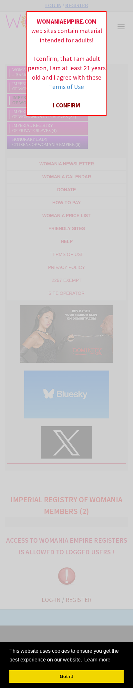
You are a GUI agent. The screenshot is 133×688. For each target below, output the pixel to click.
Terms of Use (66, 87)
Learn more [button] (97, 659)
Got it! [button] (67, 676)
